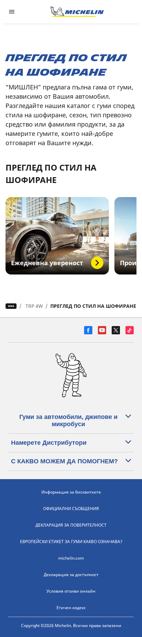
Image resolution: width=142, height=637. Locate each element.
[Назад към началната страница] (77, 12)
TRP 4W (34, 306)
